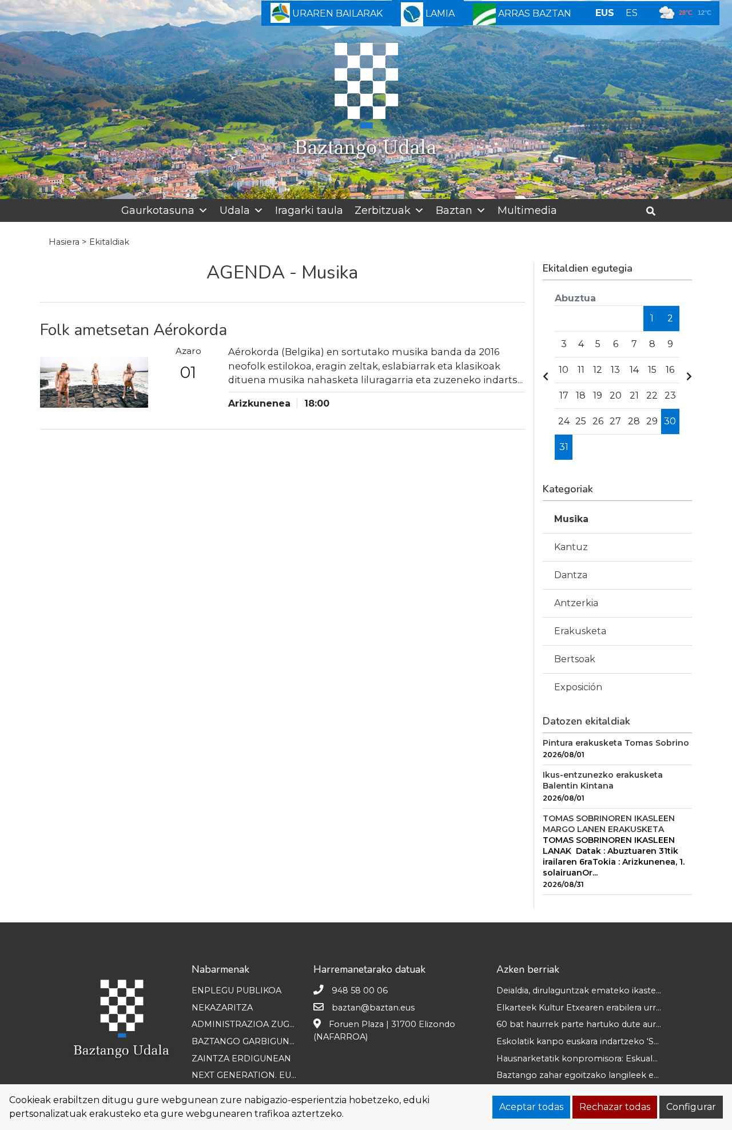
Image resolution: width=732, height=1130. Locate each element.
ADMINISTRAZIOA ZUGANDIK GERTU (270, 1024)
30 (670, 421)
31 (563, 446)
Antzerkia (576, 603)
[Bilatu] (655, 211)
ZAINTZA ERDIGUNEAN (241, 1058)
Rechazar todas (614, 1106)
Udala (235, 210)
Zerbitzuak (383, 210)
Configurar (691, 1106)
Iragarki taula (309, 210)
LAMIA (439, 13)
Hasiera (64, 242)
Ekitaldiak (109, 242)
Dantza (570, 575)
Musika (571, 519)
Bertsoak (574, 659)
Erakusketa (580, 631)
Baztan (454, 210)
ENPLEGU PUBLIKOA (236, 990)
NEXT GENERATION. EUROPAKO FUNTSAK (281, 1075)
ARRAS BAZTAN (533, 13)
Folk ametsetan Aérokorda (133, 330)
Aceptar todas (531, 1106)
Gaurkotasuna (157, 210)
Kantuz (571, 547)
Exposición (578, 687)
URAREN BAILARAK (336, 13)
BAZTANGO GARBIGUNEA (246, 1041)
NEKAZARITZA (222, 1007)
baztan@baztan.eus (373, 1007)
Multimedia (527, 210)
